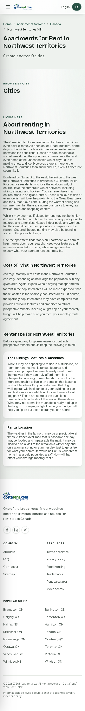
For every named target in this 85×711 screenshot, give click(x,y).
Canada (55, 24)
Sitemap (9, 574)
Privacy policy (56, 559)
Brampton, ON (13, 609)
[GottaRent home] (23, 7)
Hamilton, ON (54, 624)
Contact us (11, 566)
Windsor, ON (53, 661)
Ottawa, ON (11, 646)
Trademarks (55, 574)
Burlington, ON (55, 609)
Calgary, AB (11, 617)
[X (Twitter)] (25, 530)
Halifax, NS (10, 624)
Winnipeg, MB (12, 661)
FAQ (6, 559)
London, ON (53, 632)
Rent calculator (57, 581)
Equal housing (56, 566)
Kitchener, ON (12, 632)
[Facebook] (7, 530)
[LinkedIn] (16, 530)
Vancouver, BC (13, 654)
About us (9, 552)
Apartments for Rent (31, 24)
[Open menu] (8, 6)
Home (7, 24)
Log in (65, 7)
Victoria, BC (53, 654)
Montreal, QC (54, 639)
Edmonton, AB (55, 617)
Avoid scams (55, 589)
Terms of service (58, 552)
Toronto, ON (54, 646)
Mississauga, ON (14, 639)
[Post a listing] (76, 7)
